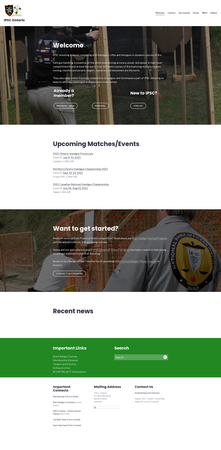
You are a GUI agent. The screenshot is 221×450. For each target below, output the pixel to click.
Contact (171, 13)
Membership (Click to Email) (65, 396)
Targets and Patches (64, 364)
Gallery (213, 13)
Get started (184, 13)
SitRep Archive (61, 367)
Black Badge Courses (65, 356)
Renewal (100, 105)
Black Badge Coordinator (64, 402)
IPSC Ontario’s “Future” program (111, 249)
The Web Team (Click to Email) (66, 419)
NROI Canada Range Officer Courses (136, 261)
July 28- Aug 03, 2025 (75, 188)
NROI (204, 13)
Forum (196, 13)
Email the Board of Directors (147, 393)
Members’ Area (65, 105)
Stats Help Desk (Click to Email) (67, 425)
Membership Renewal (65, 360)
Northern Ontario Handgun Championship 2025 (80, 168)
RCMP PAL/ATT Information (69, 371)
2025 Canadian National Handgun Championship (81, 184)
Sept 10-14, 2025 (73, 172)
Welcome (160, 13)
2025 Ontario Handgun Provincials (73, 153)
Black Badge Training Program (149, 238)
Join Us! (138, 105)
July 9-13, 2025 (72, 157)
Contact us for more (69, 273)
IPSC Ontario (14, 20)
